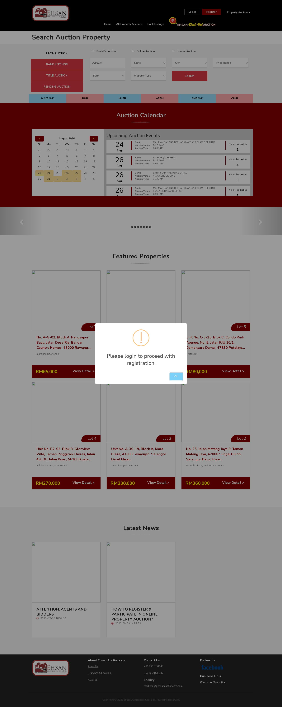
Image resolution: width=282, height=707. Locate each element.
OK (176, 376)
